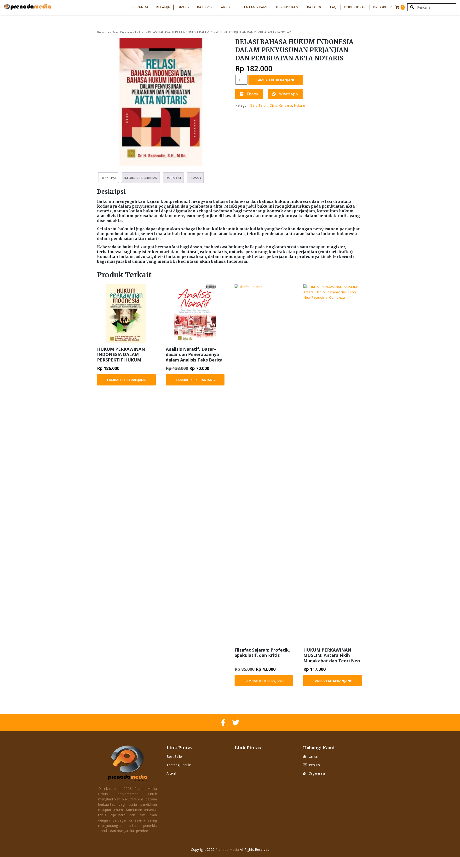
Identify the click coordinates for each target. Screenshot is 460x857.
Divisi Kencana (122, 32)
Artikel (227, 7)
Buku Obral (355, 7)
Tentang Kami (254, 7)
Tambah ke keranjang (275, 80)
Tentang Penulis (179, 765)
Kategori (205, 7)
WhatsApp (288, 94)
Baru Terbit (259, 105)
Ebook (252, 94)
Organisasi (317, 773)
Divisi (182, 7)
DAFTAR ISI (173, 177)
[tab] (108, 177)
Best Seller (175, 756)
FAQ (333, 7)
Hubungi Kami (287, 7)
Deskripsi (108, 177)
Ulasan (195, 177)
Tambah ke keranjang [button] (126, 380)
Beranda (140, 7)
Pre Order (382, 7)
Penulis (314, 765)
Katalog (314, 7)
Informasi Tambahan (140, 177)
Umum (314, 756)
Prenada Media (227, 849)
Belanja (163, 7)
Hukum (140, 32)
